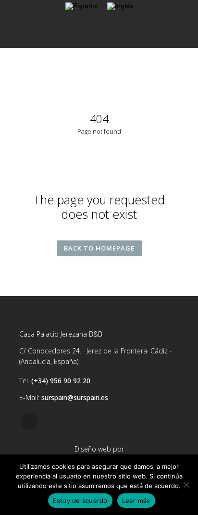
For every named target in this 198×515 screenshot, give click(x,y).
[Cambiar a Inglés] (120, 6)
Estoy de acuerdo (80, 500)
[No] (186, 485)
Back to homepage (99, 248)
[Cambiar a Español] (81, 6)
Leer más (136, 500)
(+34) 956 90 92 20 (60, 380)
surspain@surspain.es (74, 397)
